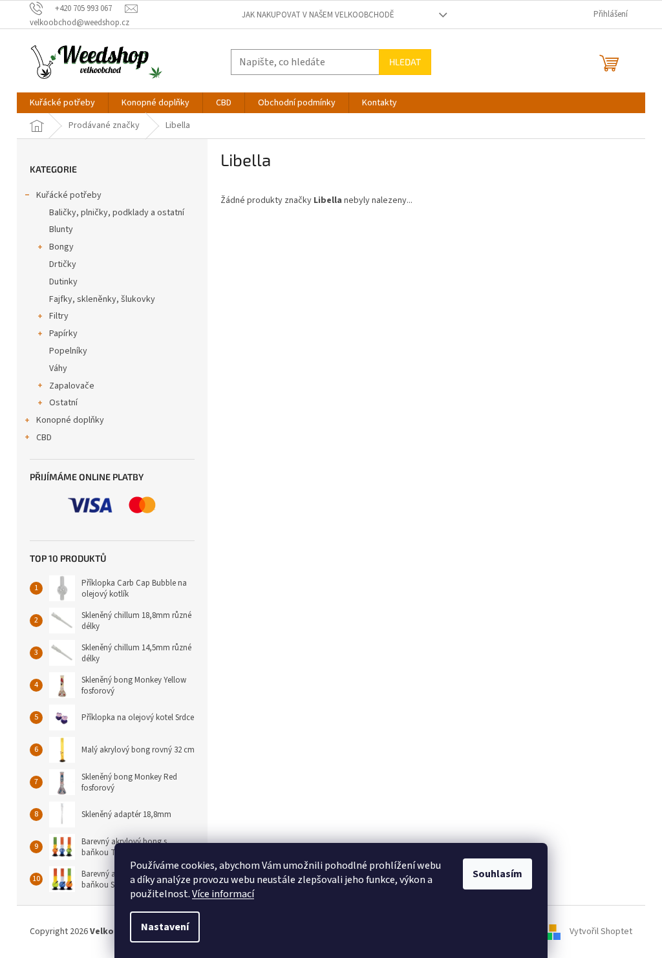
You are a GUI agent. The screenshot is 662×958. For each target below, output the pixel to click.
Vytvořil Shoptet (601, 931)
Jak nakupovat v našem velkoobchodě (318, 15)
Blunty (61, 229)
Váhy (58, 368)
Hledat (405, 61)
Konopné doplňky (70, 420)
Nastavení (165, 927)
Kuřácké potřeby (68, 195)
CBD (44, 437)
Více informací (223, 894)
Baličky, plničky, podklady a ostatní (116, 212)
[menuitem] (62, 102)
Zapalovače (71, 385)
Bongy (61, 246)
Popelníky (68, 351)
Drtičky (62, 264)
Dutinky (63, 281)
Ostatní (63, 402)
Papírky (63, 333)
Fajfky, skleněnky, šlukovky (102, 299)
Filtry (59, 316)
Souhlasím (497, 874)
